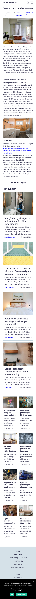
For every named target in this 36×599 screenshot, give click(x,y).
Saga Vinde (8, 388)
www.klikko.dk (20, 567)
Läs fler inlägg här (18, 182)
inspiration (29, 13)
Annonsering (18, 577)
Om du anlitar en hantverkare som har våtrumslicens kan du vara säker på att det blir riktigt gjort (17, 151)
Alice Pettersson (10, 237)
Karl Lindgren (9, 287)
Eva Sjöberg (9, 337)
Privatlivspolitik (21, 594)
